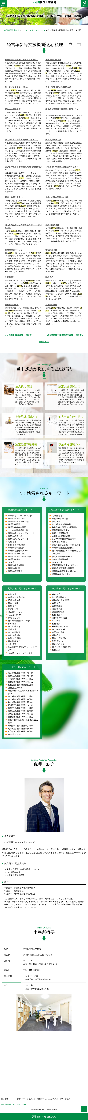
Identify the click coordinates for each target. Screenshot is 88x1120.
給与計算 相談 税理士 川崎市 (20, 726)
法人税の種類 (51, 305)
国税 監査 (56, 603)
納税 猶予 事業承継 (16, 545)
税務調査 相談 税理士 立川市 (20, 682)
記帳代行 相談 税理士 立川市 (20, 705)
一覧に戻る (44, 342)
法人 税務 (56, 621)
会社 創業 (12, 644)
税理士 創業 (13, 603)
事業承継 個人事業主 (17, 565)
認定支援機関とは (53, 140)
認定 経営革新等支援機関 (63, 568)
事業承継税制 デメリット (19, 551)
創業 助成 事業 (14, 638)
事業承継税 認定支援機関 (63, 548)
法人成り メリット (16, 612)
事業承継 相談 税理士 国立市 (20, 711)
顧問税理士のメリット (14, 250)
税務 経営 (56, 635)
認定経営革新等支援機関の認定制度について (23, 168)
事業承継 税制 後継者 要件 (19, 556)
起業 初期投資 (14, 618)
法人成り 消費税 (15, 615)
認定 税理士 (57, 521)
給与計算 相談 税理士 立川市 (20, 714)
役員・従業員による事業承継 (58, 87)
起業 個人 (12, 606)
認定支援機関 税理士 (61, 559)
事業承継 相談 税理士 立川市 (20, 676)
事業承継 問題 (14, 524)
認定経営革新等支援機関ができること (21, 140)
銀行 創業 (12, 594)
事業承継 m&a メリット (18, 539)
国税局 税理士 (58, 606)
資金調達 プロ (14, 641)
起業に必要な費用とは (14, 197)
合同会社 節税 (58, 632)
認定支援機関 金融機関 (62, 556)
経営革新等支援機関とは (62, 530)
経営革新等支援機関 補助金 (64, 571)
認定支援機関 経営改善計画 (64, 539)
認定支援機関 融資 (60, 533)
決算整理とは (11, 277)
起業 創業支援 (14, 600)
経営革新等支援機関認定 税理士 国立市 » (65, 335)
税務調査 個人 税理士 (61, 600)
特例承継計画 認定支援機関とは (66, 527)
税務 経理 (56, 650)
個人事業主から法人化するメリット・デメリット (23, 226)
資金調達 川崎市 (15, 688)
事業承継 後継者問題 (17, 527)
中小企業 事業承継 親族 (18, 521)
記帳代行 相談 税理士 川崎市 (20, 679)
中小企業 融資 (14, 632)
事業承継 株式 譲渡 (16, 554)
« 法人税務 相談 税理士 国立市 (18, 335)
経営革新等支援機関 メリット (65, 565)
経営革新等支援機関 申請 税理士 (66, 545)
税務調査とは (51, 250)
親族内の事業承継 (13, 109)
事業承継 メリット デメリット (21, 533)
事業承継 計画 (14, 568)
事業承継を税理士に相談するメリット (21, 60)
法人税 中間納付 (59, 597)
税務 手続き (57, 615)
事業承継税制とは (53, 60)
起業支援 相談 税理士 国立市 (20, 729)
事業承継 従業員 (15, 571)
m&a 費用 (12, 542)
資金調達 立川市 (15, 734)
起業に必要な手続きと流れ (57, 197)
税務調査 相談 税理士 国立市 (20, 685)
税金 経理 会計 (58, 644)
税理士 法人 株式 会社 (61, 647)
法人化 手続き (14, 626)
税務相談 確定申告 (60, 626)
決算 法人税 (57, 609)
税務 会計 (56, 624)
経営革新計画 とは (60, 518)
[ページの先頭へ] (84, 1109)
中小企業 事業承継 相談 (18, 530)
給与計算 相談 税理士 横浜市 (20, 731)
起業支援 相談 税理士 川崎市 (20, 708)
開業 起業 (12, 629)
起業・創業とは (52, 225)
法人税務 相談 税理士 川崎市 (20, 696)
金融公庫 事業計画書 (61, 536)
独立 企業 (12, 624)
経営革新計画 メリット (62, 574)
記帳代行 (49, 277)
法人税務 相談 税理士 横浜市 (20, 699)
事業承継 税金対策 (16, 548)
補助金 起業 (13, 609)
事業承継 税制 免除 (16, 518)
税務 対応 (56, 594)
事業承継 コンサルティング (20, 516)
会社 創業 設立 (14, 635)
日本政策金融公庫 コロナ (19, 621)
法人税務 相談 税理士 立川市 (20, 673)
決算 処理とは (58, 641)
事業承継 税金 (14, 559)
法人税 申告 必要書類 (61, 524)
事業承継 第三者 (15, 536)
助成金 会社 (57, 516)
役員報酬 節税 (58, 612)
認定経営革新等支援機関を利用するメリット (63, 110)
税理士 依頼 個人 (59, 638)
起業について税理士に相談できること (62, 167)
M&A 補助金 (57, 562)
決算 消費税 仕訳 (59, 618)
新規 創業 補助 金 (59, 542)
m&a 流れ (12, 562)
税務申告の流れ (12, 305)
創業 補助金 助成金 (16, 597)
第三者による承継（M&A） (17, 87)
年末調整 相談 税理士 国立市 (20, 702)
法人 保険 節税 (58, 629)
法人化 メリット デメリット (20, 653)
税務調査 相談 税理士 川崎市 (20, 717)
